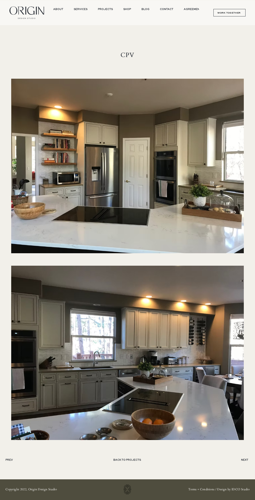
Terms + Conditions (201, 489)
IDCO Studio (241, 489)
